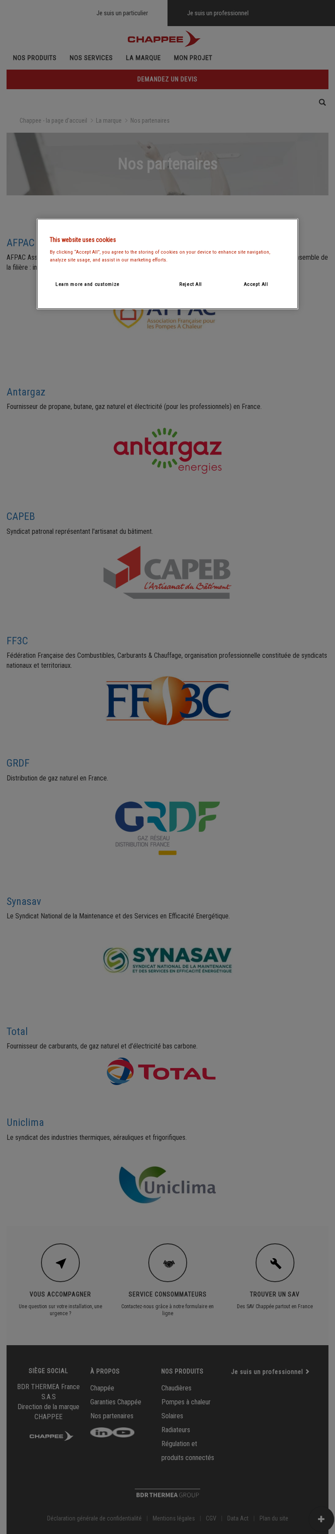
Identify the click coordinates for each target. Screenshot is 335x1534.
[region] (167, 263)
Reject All (190, 284)
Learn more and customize (87, 284)
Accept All (256, 284)
